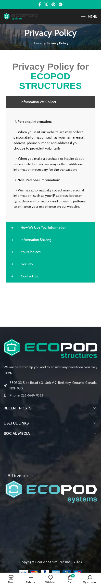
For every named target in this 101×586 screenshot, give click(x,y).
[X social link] (46, 4)
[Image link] (50, 348)
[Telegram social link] (60, 4)
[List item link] (50, 395)
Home (37, 43)
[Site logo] (21, 16)
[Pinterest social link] (53, 4)
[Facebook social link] (39, 4)
